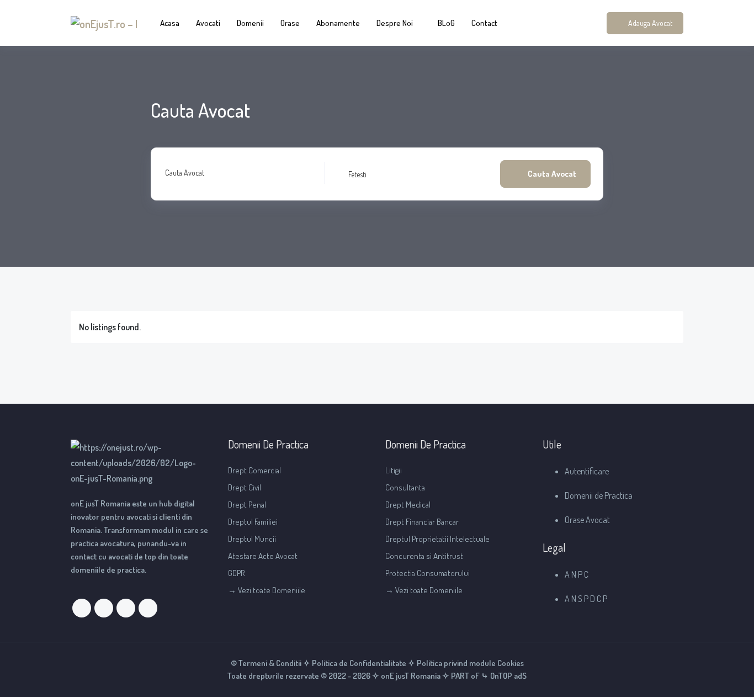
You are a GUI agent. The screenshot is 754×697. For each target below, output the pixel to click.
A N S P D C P (586, 598)
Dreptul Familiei (253, 521)
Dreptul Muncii (252, 539)
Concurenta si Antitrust (424, 556)
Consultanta (405, 487)
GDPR (236, 573)
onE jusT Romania (409, 675)
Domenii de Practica (599, 495)
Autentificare (587, 471)
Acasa (169, 23)
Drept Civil (244, 487)
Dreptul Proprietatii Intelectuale (437, 539)
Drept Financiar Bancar (422, 521)
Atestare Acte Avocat (263, 556)
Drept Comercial (254, 470)
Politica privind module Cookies (470, 663)
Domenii (250, 23)
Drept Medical (408, 504)
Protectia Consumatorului (427, 573)
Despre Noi (394, 23)
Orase (290, 23)
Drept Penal (247, 504)
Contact (484, 23)
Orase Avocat (587, 519)
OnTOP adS (507, 675)
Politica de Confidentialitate (359, 663)
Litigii (393, 470)
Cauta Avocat (184, 172)
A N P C (576, 574)
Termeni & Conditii (269, 663)
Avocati (208, 23)
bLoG (446, 23)
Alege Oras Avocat (361, 173)
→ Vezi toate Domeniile (266, 590)
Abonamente (338, 23)
